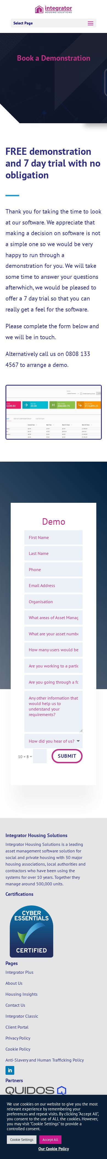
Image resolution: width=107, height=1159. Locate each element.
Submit (67, 756)
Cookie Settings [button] (21, 1139)
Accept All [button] (50, 1139)
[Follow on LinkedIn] (9, 1070)
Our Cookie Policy (53, 1148)
